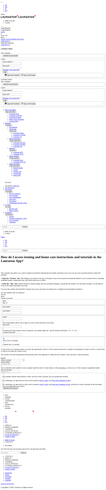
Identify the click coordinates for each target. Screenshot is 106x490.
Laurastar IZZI (18, 152)
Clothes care (17, 171)
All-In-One (12, 129)
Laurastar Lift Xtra (19, 143)
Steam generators (14, 139)
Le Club (7, 205)
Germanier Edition (15, 117)
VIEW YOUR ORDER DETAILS (12, 39)
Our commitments (15, 197)
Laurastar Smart (18, 133)
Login (3, 32)
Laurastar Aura (14, 114)
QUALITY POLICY (12, 435)
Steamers (12, 148)
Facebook (8, 476)
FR (6, 5)
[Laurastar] (53, 16)
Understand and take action (18, 203)
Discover (16, 186)
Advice (11, 216)
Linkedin (8, 480)
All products (13, 127)
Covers (15, 170)
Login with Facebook (13, 75)
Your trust (12, 199)
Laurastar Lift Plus (19, 144)
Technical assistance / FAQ (18, 218)
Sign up (23, 452)
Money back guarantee (16, 119)
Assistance (8, 212)
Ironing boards (18, 168)
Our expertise (13, 195)
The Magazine (9, 188)
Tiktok (7, 475)
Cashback (12, 222)
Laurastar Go (17, 137)
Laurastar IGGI (18, 154)
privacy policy (44, 380)
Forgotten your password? (11, 70)
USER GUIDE (10, 436)
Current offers (13, 121)
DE (6, 7)
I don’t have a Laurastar (10, 340)
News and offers (10, 110)
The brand (8, 189)
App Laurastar (14, 220)
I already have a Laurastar (10, 344)
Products (8, 123)
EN (6, 11)
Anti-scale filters (14, 164)
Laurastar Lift (17, 146)
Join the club (13, 209)
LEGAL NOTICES (7, 484)
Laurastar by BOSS (15, 116)
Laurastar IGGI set (19, 162)
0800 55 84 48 (9, 440)
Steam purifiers (14, 156)
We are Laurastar (14, 194)
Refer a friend (13, 211)
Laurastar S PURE (19, 135)
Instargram (8, 473)
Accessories (17, 173)
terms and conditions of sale (61, 380)
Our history (13, 201)
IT (6, 9)
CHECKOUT (5, 41)
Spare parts (16, 175)
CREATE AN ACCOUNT (10, 56)
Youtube (7, 478)
